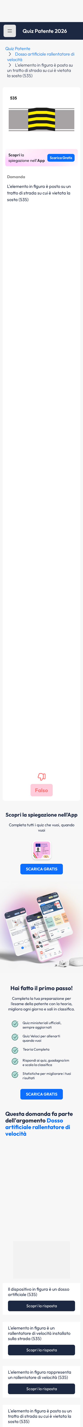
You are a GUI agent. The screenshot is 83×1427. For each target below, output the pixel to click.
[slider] (44, 1407)
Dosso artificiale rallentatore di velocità (37, 1127)
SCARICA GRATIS (41, 869)
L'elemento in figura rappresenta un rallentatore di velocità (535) (39, 1374)
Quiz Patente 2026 (45, 31)
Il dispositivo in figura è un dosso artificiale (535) (38, 1292)
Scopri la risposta (41, 1305)
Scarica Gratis (61, 157)
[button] (10, 31)
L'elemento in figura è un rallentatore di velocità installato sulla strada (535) (39, 1333)
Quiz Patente (17, 48)
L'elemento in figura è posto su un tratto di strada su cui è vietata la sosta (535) (40, 1416)
